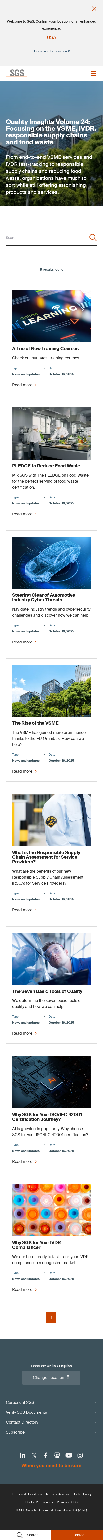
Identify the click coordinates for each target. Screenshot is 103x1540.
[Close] (94, 8)
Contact (79, 1535)
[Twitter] (34, 1455)
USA (51, 37)
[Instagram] (80, 1455)
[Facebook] (46, 1455)
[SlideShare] (57, 1455)
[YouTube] (68, 1455)
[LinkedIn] (22, 1455)
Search (32, 1535)
